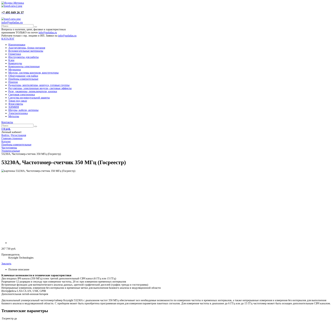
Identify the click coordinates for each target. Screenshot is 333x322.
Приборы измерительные (23, 78)
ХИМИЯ (13, 106)
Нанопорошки (16, 44)
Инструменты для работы (23, 57)
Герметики (14, 53)
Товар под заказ (17, 100)
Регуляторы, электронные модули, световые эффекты (40, 88)
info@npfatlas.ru (12, 22)
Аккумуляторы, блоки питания (26, 47)
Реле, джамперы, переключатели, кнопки (32, 91)
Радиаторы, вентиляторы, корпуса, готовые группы (39, 85)
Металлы (13, 116)
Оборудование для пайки (23, 75)
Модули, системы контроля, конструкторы (33, 72)
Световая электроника (21, 94)
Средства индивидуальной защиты (29, 97)
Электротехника (18, 113)
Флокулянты (15, 103)
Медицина (14, 69)
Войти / (5, 135)
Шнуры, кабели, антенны (23, 110)
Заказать (6, 263)
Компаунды (15, 63)
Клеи (11, 60)
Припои (13, 82)
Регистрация (18, 135)
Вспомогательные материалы (25, 50)
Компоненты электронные (24, 66)
